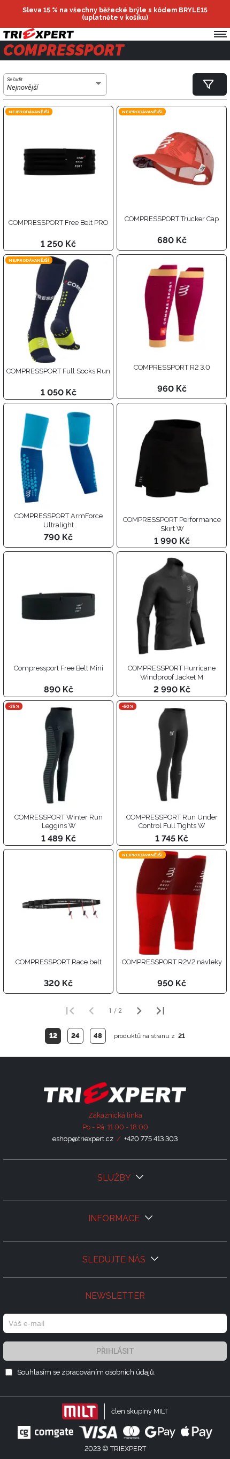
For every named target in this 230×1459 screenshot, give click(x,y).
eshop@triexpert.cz (82, 1139)
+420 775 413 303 (151, 1139)
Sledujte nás (115, 1259)
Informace (115, 1218)
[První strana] (70, 1010)
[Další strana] (139, 1010)
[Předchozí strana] (91, 1010)
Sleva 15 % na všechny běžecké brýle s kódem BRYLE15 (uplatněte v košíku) (115, 13)
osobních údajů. (130, 1372)
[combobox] (55, 87)
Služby (115, 1178)
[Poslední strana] (160, 1010)
